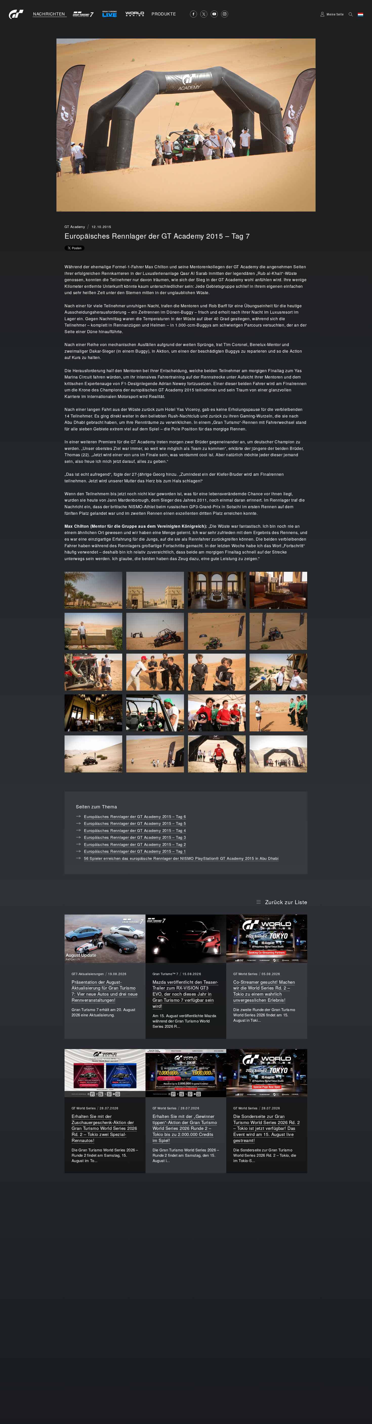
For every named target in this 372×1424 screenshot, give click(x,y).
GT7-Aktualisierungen (88, 973)
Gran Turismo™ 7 (165, 973)
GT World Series (245, 973)
